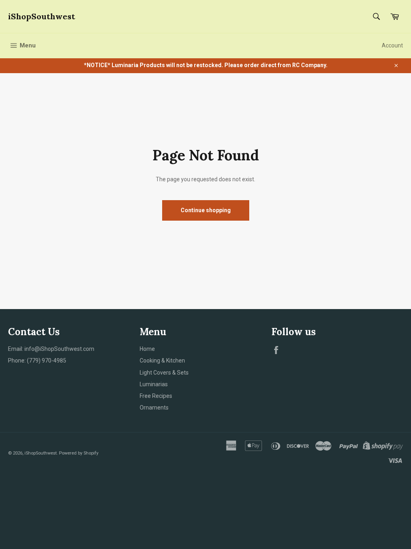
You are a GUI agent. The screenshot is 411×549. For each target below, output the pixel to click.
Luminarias (154, 384)
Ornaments (154, 407)
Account (392, 45)
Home (147, 349)
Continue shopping (206, 210)
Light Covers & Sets (164, 372)
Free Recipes (156, 396)
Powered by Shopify (78, 453)
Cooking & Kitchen (162, 360)
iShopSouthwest (41, 16)
